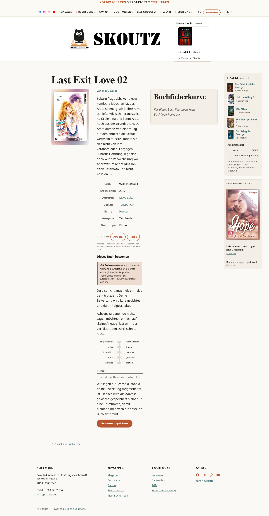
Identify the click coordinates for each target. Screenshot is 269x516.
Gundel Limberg (189, 52)
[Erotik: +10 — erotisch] (122, 362)
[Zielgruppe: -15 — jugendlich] (114, 352)
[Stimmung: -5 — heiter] (117, 347)
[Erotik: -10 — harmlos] (116, 362)
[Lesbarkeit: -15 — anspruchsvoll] (114, 342)
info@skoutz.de (46, 494)
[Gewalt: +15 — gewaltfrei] (124, 357)
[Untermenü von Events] (173, 12)
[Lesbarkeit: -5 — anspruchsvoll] (117, 342)
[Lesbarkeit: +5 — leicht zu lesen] (121, 342)
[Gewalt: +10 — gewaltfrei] (122, 357)
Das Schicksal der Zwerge (245, 86)
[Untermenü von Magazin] (74, 12)
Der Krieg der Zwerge (244, 133)
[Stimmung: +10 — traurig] (122, 347)
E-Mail (102, 371)
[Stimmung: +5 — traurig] (121, 347)
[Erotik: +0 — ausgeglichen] (119, 362)
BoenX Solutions (76, 509)
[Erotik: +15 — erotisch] (124, 362)
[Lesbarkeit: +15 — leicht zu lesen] (124, 342)
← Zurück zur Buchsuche (66, 444)
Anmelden (211, 12)
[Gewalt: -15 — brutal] (114, 357)
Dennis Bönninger (242, 155)
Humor (123, 211)
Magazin (113, 475)
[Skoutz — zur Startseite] (114, 39)
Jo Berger (231, 253)
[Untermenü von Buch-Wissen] (132, 12)
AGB (154, 485)
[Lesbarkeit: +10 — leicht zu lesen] (122, 342)
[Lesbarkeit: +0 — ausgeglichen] (119, 342)
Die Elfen (241, 109)
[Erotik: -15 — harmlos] (114, 362)
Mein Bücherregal (118, 495)
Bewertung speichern (114, 423)
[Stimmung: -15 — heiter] (114, 347)
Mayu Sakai (109, 91)
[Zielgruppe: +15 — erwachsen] (124, 352)
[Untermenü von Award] (109, 12)
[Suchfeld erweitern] (228, 12)
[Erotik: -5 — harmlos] (117, 362)
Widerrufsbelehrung (164, 490)
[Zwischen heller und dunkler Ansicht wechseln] (199, 11)
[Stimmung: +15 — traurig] (124, 347)
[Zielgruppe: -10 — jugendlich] (116, 352)
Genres (112, 485)
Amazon (118, 236)
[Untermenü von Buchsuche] (94, 12)
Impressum (158, 475)
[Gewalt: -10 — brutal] (116, 357)
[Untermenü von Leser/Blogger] (158, 12)
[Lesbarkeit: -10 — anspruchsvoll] (116, 342)
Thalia (133, 236)
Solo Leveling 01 (245, 97)
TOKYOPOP (126, 204)
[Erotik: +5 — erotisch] (121, 362)
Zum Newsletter (205, 481)
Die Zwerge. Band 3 (246, 121)
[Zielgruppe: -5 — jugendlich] (117, 352)
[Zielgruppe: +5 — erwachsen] (121, 352)
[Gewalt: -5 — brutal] (117, 357)
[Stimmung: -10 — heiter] (116, 347)
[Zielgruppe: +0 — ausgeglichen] (119, 352)
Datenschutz (159, 480)
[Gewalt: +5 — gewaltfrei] (121, 357)
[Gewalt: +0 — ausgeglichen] (119, 357)
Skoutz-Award (116, 490)
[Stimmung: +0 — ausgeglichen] (119, 347)
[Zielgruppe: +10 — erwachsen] (122, 352)
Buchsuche (114, 480)
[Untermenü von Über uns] (191, 12)
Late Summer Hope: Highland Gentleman (240, 247)
